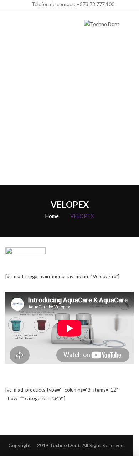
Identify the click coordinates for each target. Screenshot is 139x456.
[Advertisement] (69, 112)
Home (52, 216)
